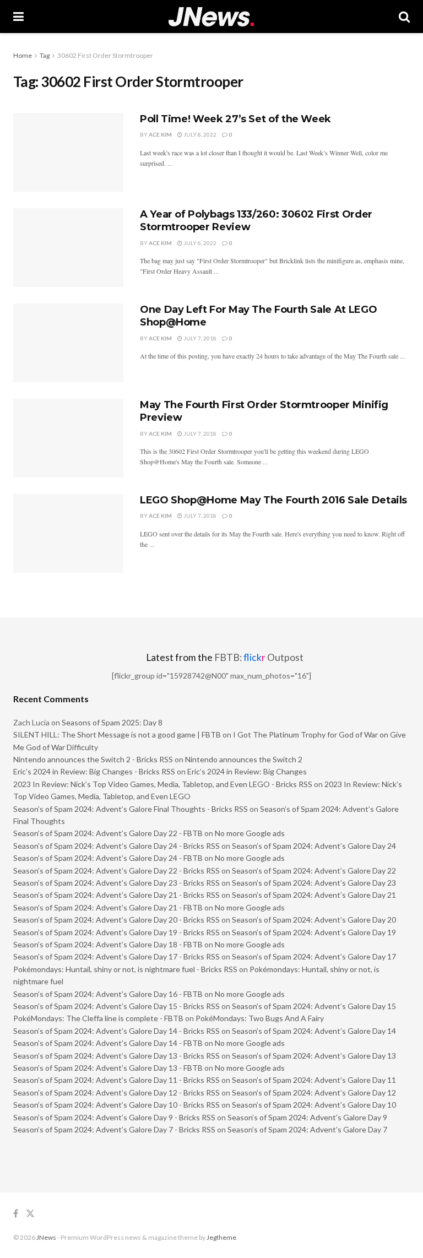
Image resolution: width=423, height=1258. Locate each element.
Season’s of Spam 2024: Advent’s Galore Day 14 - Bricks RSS (116, 1030)
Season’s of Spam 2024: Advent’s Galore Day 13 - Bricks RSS (116, 1055)
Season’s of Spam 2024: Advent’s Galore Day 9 (307, 1117)
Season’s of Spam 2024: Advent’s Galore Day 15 (314, 1006)
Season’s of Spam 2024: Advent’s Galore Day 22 (314, 870)
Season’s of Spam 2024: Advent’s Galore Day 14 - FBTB (108, 1043)
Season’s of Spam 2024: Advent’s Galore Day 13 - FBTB (108, 1067)
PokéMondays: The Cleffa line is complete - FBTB (98, 1018)
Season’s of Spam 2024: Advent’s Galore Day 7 (307, 1129)
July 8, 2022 (199, 134)
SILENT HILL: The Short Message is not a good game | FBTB (117, 734)
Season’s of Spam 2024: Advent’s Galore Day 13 (314, 1055)
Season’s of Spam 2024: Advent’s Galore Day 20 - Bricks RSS (116, 919)
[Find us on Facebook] (15, 1213)
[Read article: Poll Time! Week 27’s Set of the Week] (68, 152)
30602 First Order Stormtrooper (105, 55)
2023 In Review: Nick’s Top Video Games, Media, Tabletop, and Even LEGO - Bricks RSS (162, 784)
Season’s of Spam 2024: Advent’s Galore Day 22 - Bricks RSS (116, 870)
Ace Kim (160, 134)
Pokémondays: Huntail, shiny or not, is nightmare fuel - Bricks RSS (125, 969)
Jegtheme (221, 1237)
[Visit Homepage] (211, 16)
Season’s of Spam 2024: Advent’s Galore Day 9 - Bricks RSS (114, 1117)
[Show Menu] (18, 16)
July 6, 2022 (199, 243)
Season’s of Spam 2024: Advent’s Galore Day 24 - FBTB (108, 858)
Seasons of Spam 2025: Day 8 (112, 722)
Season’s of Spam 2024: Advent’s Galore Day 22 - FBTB (108, 833)
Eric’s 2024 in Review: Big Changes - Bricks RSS (94, 771)
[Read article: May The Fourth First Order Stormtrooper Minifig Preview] (68, 438)
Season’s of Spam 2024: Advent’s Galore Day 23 (314, 882)
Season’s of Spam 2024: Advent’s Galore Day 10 (314, 1104)
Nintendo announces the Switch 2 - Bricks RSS (93, 759)
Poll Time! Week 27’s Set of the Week (235, 119)
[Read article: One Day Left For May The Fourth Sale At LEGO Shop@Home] (68, 342)
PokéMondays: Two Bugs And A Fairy (260, 1018)
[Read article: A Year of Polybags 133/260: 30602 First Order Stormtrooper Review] (68, 247)
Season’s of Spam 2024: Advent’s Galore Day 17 (314, 956)
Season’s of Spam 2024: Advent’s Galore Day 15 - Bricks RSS (116, 1006)
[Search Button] (404, 16)
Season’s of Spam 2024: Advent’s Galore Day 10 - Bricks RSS (116, 1104)
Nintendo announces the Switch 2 (243, 759)
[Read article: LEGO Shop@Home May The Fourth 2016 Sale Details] (68, 533)
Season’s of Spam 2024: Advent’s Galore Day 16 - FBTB (108, 994)
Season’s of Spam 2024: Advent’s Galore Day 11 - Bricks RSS (116, 1080)
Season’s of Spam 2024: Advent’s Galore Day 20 (314, 919)
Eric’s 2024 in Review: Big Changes (247, 771)
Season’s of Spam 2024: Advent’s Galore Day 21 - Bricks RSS (116, 894)
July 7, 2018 (199, 338)
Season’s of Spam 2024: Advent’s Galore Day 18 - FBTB (108, 944)
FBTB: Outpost (258, 657)
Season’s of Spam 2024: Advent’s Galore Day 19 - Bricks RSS (116, 932)
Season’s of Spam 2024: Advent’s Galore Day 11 (314, 1080)
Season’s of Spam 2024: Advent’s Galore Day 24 (314, 845)
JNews (46, 1237)
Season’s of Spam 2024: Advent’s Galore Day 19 (314, 932)
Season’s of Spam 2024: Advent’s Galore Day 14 (314, 1030)
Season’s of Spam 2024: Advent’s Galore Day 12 (314, 1092)
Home (22, 55)
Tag (45, 55)
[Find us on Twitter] (30, 1213)
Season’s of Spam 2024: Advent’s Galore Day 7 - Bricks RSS (114, 1129)
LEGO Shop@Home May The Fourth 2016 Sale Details (273, 500)
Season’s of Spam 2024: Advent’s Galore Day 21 (314, 894)
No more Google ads (250, 833)
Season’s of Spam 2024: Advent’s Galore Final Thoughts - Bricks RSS (130, 809)
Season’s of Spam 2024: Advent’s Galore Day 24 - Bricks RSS (116, 845)
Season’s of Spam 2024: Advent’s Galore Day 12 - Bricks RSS (116, 1092)
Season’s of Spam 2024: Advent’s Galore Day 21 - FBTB (108, 907)
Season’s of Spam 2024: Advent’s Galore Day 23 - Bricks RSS (116, 882)
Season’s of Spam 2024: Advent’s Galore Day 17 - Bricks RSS (116, 956)
